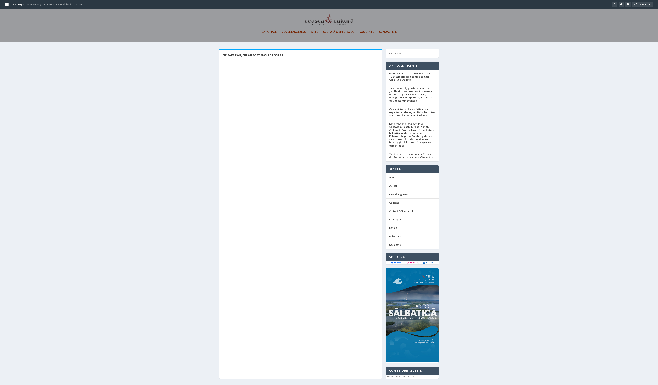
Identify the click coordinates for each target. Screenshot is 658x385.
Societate (366, 32)
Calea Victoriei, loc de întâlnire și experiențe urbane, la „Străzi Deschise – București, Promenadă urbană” (412, 112)
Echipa (393, 227)
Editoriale (269, 32)
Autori (393, 185)
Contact (394, 202)
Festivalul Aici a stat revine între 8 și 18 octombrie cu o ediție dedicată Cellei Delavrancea (410, 76)
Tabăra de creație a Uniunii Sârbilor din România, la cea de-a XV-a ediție (411, 155)
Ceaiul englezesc (294, 32)
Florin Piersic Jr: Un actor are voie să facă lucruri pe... (54, 4)
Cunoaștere (388, 32)
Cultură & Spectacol (338, 32)
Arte (314, 32)
